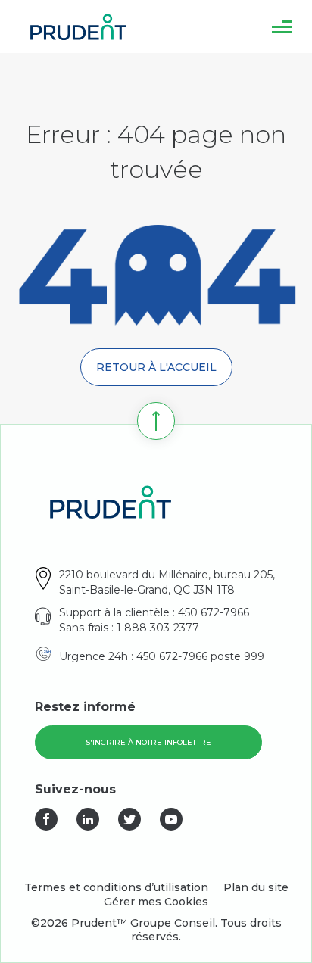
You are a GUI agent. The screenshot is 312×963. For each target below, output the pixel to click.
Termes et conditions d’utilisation (116, 887)
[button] (282, 26)
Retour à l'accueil (156, 367)
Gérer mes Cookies (156, 901)
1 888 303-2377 (158, 627)
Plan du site (256, 887)
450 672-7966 (213, 612)
